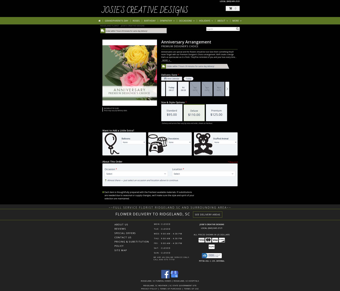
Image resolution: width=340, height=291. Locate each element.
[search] (237, 28)
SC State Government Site (183, 285)
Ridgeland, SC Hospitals (186, 281)
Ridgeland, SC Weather (155, 285)
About (221, 20)
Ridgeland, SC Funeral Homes (156, 281)
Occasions (185, 20)
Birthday (150, 20)
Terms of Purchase (171, 289)
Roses (136, 20)
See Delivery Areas (207, 214)
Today (188, 78)
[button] (233, 8)
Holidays (204, 20)
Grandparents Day (116, 20)
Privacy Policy (149, 289)
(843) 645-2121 (233, 1)
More (235, 20)
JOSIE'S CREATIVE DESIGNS (145, 10)
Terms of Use (191, 289)
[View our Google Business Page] (174, 277)
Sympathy (166, 20)
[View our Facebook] (165, 277)
